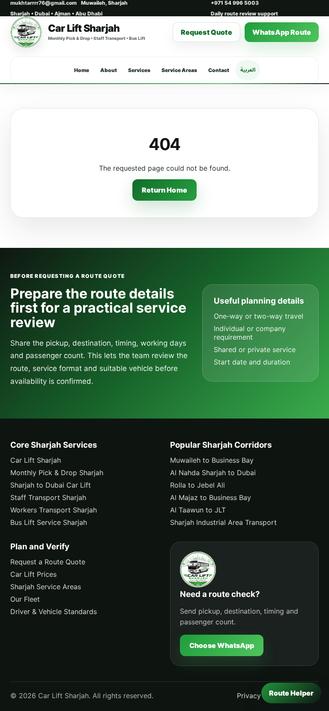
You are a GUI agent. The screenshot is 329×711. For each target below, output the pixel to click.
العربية (247, 69)
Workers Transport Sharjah (53, 510)
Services (139, 70)
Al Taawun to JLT (198, 510)
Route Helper (291, 693)
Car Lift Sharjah (35, 460)
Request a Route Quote (47, 561)
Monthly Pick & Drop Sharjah (56, 472)
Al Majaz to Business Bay (210, 497)
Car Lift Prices (33, 574)
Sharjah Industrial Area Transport (223, 522)
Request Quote (206, 32)
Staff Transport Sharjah (48, 497)
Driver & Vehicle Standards (53, 611)
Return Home (164, 190)
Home (81, 70)
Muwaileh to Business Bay (212, 460)
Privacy (249, 695)
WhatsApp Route (281, 32)
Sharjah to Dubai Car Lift (50, 485)
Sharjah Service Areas (45, 586)
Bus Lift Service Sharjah (48, 522)
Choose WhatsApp (221, 645)
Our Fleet (25, 599)
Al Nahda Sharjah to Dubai (213, 472)
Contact (218, 70)
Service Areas (179, 70)
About (108, 70)
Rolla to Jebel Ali (197, 485)
